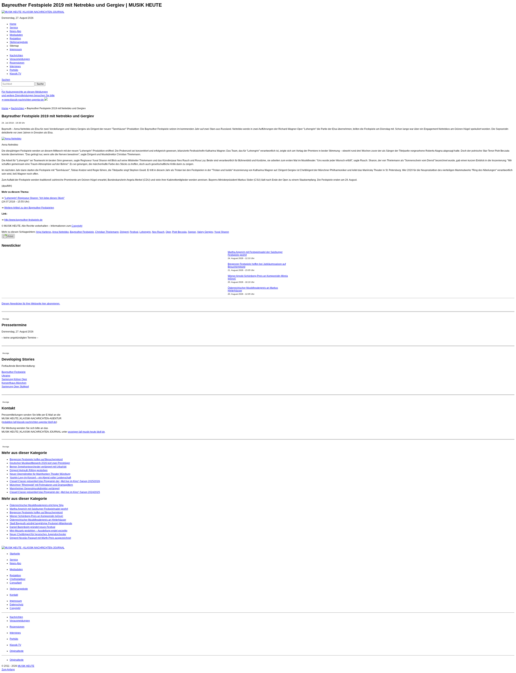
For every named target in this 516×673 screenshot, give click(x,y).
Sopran (192, 232)
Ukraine (6, 375)
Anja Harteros (43, 232)
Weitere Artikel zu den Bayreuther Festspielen (29, 207)
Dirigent (124, 232)
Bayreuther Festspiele (82, 232)
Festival (134, 232)
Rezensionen (17, 62)
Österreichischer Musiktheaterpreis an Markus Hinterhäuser (253, 277)
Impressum (16, 49)
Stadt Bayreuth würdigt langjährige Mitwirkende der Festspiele (256, 289)
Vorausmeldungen (20, 59)
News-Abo (15, 31)
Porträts (14, 70)
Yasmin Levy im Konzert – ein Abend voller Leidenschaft (40, 477)
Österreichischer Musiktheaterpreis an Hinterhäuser (38, 519)
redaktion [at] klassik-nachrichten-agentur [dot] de (29, 422)
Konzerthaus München (14, 383)
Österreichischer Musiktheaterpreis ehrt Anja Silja (36, 505)
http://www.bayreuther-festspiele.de (23, 219)
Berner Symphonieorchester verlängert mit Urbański (38, 466)
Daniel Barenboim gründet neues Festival (32, 527)
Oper (168, 232)
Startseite (15, 553)
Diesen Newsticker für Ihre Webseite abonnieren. (31, 303)
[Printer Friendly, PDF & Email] (8, 237)
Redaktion (15, 38)
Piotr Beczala (179, 232)
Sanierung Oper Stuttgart (15, 386)
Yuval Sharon (221, 232)
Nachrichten (16, 55)
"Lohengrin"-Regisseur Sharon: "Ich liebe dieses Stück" (34, 198)
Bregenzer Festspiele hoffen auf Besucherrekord (36, 459)
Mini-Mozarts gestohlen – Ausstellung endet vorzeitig (38, 530)
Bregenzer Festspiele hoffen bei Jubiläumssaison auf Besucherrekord (257, 253)
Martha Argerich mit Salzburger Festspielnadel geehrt (39, 508)
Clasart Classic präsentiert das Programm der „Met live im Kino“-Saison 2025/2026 (55, 481)
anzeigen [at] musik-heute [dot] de (86, 431)
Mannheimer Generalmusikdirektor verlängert (34, 488)
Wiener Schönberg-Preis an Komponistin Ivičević (36, 516)
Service (14, 27)
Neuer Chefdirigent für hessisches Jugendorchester (38, 534)
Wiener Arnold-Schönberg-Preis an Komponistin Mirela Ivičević (258, 265)
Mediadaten (16, 35)
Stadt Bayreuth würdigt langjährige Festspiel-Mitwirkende (41, 523)
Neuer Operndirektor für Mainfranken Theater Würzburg (40, 474)
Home (13, 24)
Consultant (16, 582)
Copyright (77, 225)
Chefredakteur (17, 579)
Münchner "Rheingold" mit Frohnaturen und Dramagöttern (41, 484)
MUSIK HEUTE (26, 666)
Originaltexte (17, 651)
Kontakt (14, 594)
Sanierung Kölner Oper (14, 379)
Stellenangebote (19, 42)
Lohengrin (145, 232)
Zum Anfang (8, 669)
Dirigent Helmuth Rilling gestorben (29, 470)
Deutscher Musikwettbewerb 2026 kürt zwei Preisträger (40, 463)
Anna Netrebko (60, 232)
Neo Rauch (158, 232)
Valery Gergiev (205, 232)
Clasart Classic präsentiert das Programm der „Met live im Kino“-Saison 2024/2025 (55, 492)
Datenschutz (16, 604)
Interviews (15, 66)
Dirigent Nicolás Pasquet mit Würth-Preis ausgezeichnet (40, 538)
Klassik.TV (15, 73)
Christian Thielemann (107, 232)
